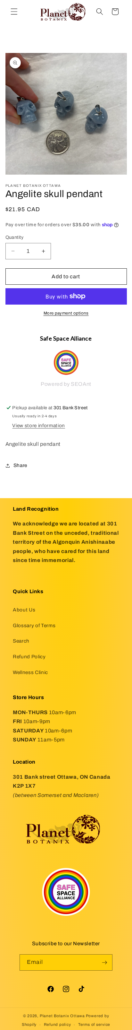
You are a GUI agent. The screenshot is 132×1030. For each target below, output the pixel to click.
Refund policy (57, 1024)
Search (21, 641)
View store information (38, 425)
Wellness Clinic (30, 672)
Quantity (14, 237)
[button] (14, 11)
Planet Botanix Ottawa (62, 1016)
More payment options (66, 313)
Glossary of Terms (34, 625)
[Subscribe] (104, 962)
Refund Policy (29, 656)
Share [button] (20, 465)
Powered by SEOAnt (66, 384)
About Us (24, 609)
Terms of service (94, 1024)
